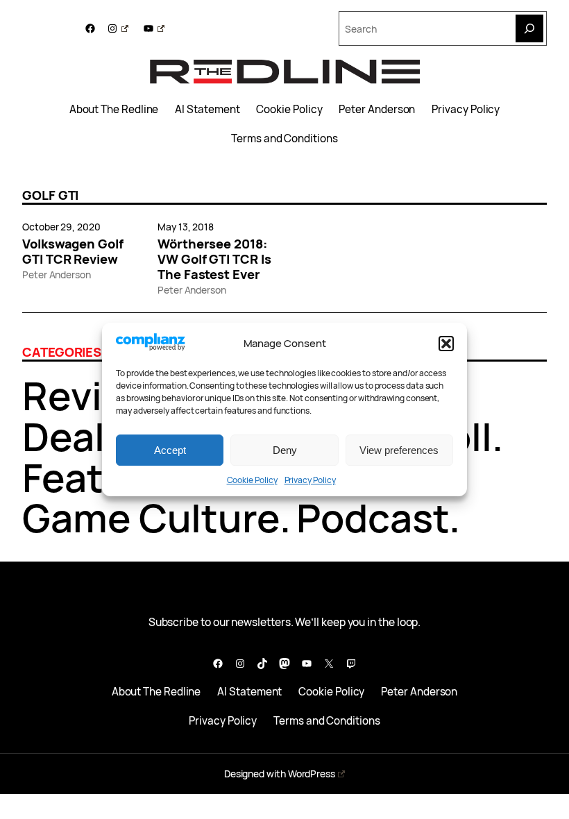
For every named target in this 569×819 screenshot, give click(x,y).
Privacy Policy (310, 480)
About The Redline (114, 109)
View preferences (399, 450)
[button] (446, 344)
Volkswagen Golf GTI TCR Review (73, 251)
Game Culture (151, 517)
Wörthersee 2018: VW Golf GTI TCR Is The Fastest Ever (214, 259)
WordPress (311, 773)
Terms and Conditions (284, 139)
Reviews (99, 395)
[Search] (529, 28)
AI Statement (207, 109)
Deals (74, 436)
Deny (285, 450)
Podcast (372, 517)
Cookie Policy (252, 480)
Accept (170, 450)
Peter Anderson (377, 109)
